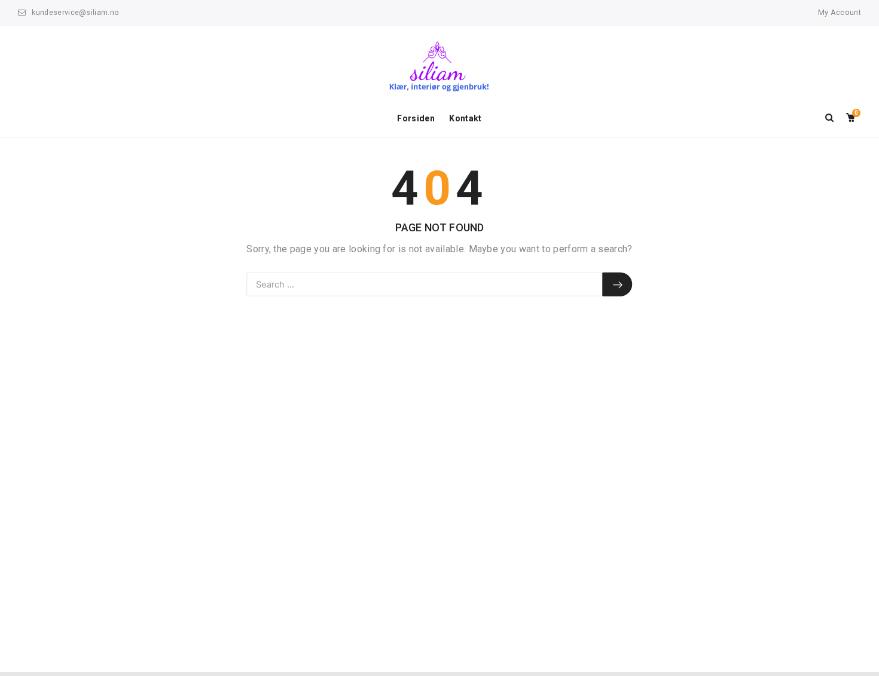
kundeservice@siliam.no (75, 12)
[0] (850, 118)
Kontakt (465, 118)
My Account (839, 12)
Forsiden (416, 118)
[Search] (618, 284)
